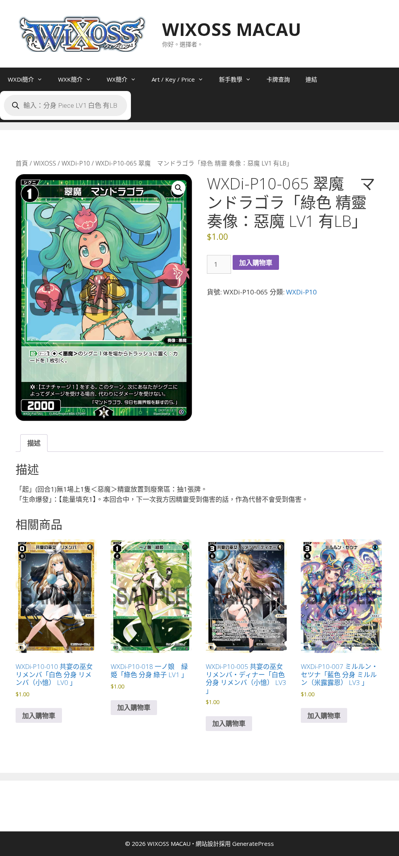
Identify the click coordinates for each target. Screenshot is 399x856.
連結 (311, 79)
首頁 (22, 163)
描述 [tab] (34, 443)
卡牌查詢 (278, 79)
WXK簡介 (70, 79)
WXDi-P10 (76, 163)
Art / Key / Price (173, 79)
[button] (178, 188)
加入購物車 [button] (38, 715)
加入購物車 (255, 262)
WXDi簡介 (21, 79)
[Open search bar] (146, 110)
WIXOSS (45, 163)
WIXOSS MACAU (231, 29)
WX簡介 (117, 79)
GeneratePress (253, 843)
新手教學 (230, 79)
